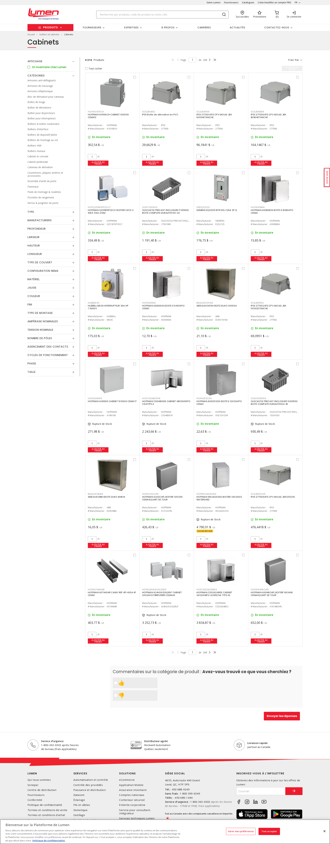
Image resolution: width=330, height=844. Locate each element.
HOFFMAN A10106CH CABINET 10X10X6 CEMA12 (108, 116)
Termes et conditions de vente (47, 810)
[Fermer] (324, 831)
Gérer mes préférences (241, 831)
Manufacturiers (40, 220)
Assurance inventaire (133, 790)
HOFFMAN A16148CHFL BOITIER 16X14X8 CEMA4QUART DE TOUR (272, 594)
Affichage (35, 61)
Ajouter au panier (98, 163)
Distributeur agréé (156, 741)
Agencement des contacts (48, 346)
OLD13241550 (258, 398)
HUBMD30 (93, 302)
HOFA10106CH (96, 111)
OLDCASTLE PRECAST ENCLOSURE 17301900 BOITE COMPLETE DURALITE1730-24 (165, 211)
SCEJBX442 (148, 111)
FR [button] (296, 2)
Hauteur (34, 245)
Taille (32, 372)
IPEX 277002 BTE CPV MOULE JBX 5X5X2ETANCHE (268, 307)
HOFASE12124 (204, 398)
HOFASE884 (258, 207)
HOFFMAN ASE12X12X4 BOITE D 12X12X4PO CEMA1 (219, 402)
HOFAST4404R (96, 589)
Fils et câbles (81, 805)
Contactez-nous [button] (276, 27)
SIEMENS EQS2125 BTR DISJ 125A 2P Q (216, 210)
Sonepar (33, 785)
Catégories (36, 75)
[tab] (51, 61)
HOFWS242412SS (206, 493)
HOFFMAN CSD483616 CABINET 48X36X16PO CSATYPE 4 (166, 402)
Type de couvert (40, 262)
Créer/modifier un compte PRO (274, 2)
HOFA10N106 (95, 398)
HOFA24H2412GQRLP (154, 589)
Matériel (34, 279)
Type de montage (40, 313)
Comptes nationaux (131, 795)
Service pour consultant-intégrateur (135, 811)
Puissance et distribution (89, 790)
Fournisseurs (231, 2)
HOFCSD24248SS (206, 589)
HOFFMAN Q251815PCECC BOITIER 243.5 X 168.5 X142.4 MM (111, 211)
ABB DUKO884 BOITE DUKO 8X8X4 (106, 496)
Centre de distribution (42, 790)
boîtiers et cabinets (49, 34)
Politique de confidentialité (45, 805)
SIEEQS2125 (203, 207)
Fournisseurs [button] (92, 27)
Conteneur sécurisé (132, 800)
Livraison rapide (257, 743)
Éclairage (79, 800)
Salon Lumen (214, 2)
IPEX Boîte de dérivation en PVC (160, 114)
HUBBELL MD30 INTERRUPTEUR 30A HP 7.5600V (108, 307)
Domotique (80, 810)
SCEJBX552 (257, 302)
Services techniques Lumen (137, 818)
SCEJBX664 (203, 111)
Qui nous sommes (39, 779)
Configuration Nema (43, 271)
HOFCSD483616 (151, 398)
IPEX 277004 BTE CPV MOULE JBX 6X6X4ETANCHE (214, 116)
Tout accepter (269, 831)
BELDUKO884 (95, 493)
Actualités (237, 27)
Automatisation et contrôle (90, 779)
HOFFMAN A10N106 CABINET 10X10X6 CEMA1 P (112, 401)
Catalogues (248, 2)
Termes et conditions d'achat (46, 815)
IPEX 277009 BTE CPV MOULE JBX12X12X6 (273, 496)
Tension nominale (40, 330)
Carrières (204, 27)
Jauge (32, 287)
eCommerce (127, 779)
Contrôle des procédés (88, 785)
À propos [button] (168, 27)
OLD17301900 (149, 207)
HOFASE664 (149, 302)
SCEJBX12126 (258, 493)
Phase (32, 363)
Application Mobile (131, 785)
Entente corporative (132, 805)
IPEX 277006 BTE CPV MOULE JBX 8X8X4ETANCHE (268, 116)
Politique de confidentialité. (48, 840)
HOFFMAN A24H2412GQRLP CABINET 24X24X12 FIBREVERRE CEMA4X (162, 594)
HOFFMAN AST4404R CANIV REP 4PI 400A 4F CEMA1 (112, 594)
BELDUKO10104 (204, 302)
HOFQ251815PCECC (99, 207)
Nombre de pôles (40, 338)
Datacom (79, 795)
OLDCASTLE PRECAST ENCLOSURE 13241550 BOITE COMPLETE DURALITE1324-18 (274, 402)
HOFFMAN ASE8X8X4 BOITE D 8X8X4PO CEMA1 (272, 211)
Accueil (31, 34)
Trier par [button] (293, 60)
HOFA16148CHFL (260, 589)
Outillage (79, 815)
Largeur (34, 237)
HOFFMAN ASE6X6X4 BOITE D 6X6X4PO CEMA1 (163, 307)
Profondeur (37, 229)
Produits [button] (50, 27)
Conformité (35, 800)
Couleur (34, 296)
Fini (30, 304)
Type (31, 212)
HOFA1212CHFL (150, 493)
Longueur (35, 254)
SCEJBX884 (257, 111)
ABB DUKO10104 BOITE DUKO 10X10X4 (216, 305)
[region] (165, 831)
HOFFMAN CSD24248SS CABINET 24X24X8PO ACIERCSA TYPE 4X (214, 594)
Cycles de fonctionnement (48, 355)
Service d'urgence (52, 741)
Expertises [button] (131, 27)
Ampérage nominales (43, 321)
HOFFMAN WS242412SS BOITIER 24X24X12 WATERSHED (219, 498)
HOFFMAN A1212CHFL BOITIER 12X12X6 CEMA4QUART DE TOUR (162, 498)
